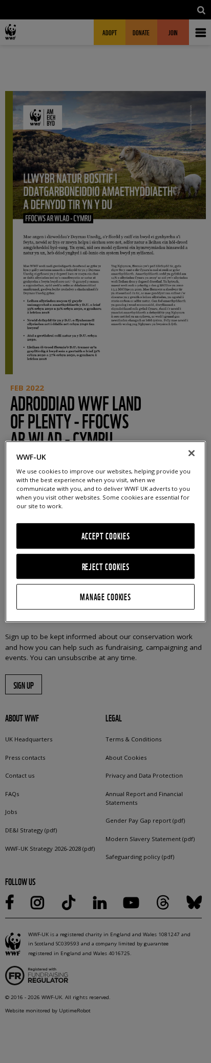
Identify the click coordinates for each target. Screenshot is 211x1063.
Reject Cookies (106, 566)
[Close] (191, 453)
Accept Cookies (105, 536)
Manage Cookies (105, 597)
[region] (105, 531)
